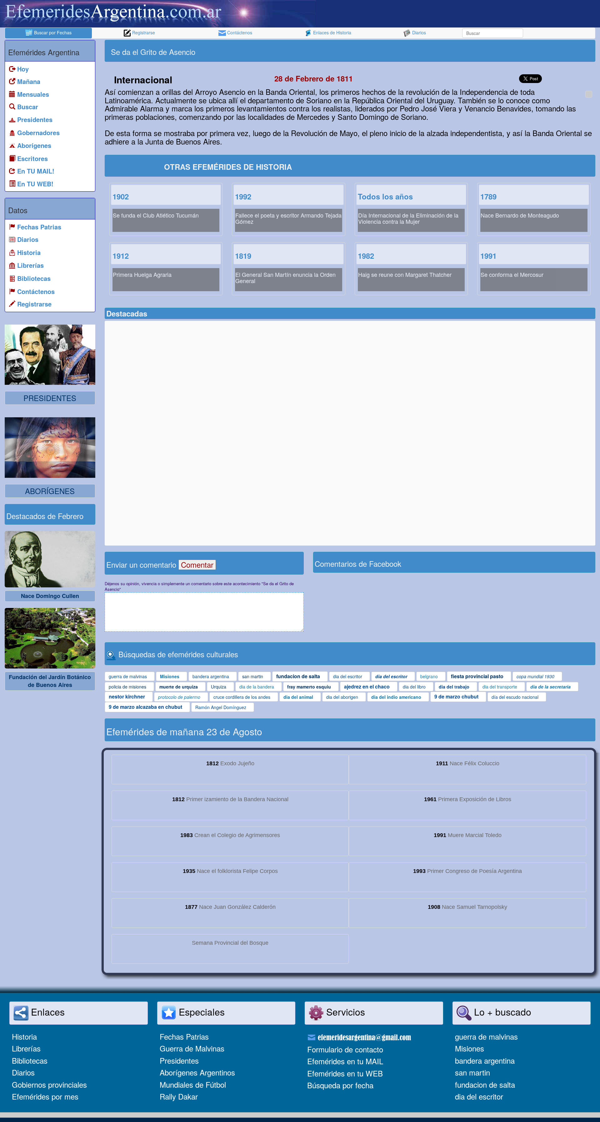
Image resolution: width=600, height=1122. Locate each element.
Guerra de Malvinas (192, 1048)
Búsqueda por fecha (340, 1085)
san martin (472, 1072)
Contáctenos (239, 32)
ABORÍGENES (50, 490)
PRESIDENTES (49, 397)
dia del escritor (479, 1096)
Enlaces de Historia (331, 32)
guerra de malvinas (486, 1036)
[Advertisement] (472, 51)
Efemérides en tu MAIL (345, 1061)
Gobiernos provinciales (49, 1084)
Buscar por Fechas (52, 32)
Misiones (469, 1048)
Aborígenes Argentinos (197, 1072)
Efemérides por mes (45, 1096)
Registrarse (143, 32)
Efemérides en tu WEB (345, 1073)
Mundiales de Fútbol (193, 1084)
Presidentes (179, 1060)
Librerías (26, 1048)
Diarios (418, 32)
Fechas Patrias (184, 1036)
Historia (24, 1036)
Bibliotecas (30, 1060)
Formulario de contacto (345, 1049)
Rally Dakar (179, 1096)
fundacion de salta (485, 1084)
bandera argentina (485, 1060)
